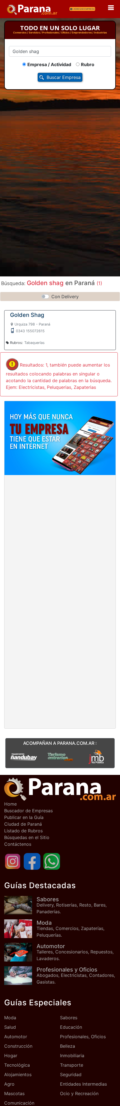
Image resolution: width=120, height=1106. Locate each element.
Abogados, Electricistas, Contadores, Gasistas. (76, 975)
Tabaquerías (34, 343)
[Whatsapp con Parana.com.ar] (51, 861)
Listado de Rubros (23, 830)
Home (10, 804)
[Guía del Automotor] (20, 952)
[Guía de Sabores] (20, 905)
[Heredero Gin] (60, 756)
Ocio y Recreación (79, 1093)
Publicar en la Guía (24, 817)
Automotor (15, 1036)
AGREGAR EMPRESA (84, 9)
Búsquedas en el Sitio (26, 837)
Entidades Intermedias (83, 1084)
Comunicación (19, 1103)
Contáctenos (17, 844)
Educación (71, 1027)
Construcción (18, 1046)
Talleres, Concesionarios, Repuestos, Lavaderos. (75, 952)
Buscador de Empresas (28, 810)
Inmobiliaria (72, 1055)
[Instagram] (12, 861)
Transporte (71, 1065)
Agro (9, 1084)
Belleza (67, 1046)
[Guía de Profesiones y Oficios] (20, 975)
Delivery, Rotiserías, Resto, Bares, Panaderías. (72, 905)
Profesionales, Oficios (83, 1036)
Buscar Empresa (64, 77)
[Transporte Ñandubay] (24, 756)
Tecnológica (17, 1065)
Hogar (10, 1055)
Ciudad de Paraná (23, 824)
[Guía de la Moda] (20, 928)
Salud (10, 1027)
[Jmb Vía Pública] (96, 756)
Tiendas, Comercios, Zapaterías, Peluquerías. (70, 928)
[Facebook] (32, 861)
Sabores (68, 1017)
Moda (10, 1017)
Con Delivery (65, 296)
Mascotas (14, 1093)
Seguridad (70, 1074)
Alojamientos (18, 1074)
